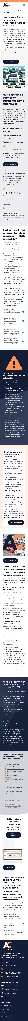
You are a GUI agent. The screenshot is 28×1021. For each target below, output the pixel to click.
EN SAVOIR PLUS (9, 867)
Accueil (5, 11)
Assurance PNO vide (12, 766)
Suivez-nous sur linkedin (11, 976)
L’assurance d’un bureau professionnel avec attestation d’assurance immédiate (13, 805)
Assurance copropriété (13, 764)
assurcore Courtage (19, 37)
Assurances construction (12, 986)
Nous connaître (5, 1009)
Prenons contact (13, 834)
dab (9, 11)
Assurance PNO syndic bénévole (15, 769)
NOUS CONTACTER (10, 164)
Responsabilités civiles (11, 989)
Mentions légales (6, 1005)
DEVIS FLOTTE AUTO (11, 61)
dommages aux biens (16, 41)
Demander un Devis (15, 522)
